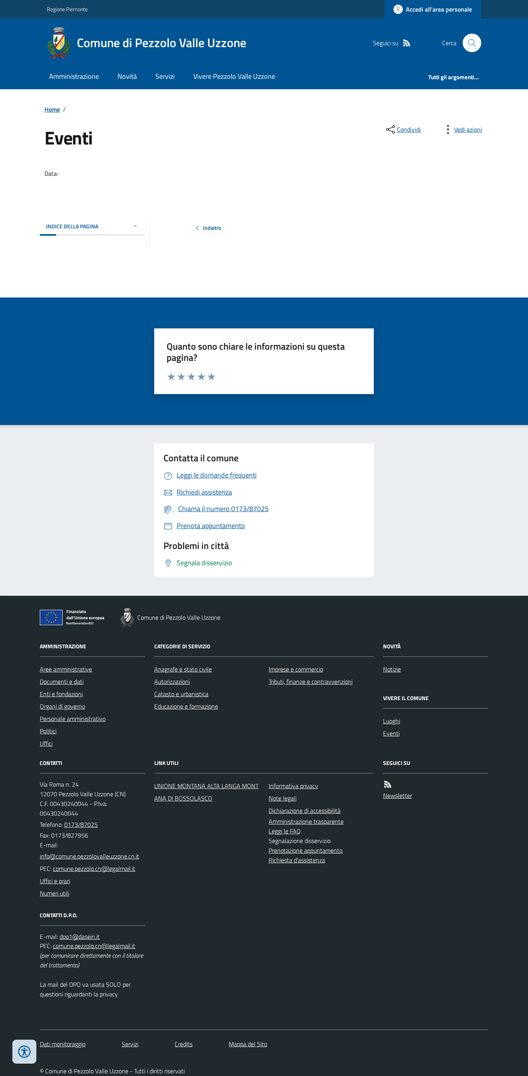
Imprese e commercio (296, 669)
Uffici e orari (55, 881)
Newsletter (397, 795)
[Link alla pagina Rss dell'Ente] (387, 784)
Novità (127, 76)
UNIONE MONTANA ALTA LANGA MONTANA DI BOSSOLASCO (206, 792)
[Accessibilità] (24, 1051)
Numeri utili (54, 893)
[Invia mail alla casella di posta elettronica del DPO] (80, 937)
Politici (48, 731)
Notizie (392, 669)
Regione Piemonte (67, 9)
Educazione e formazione (186, 706)
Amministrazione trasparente (306, 821)
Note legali (282, 798)
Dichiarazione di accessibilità (305, 810)
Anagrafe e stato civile (183, 669)
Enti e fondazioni (61, 694)
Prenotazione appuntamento (305, 850)
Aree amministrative (66, 669)
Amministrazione (74, 76)
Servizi (165, 76)
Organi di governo (62, 706)
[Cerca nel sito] (468, 43)
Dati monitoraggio (62, 1044)
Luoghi (391, 721)
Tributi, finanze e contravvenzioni (311, 681)
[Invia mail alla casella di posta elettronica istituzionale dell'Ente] (89, 856)
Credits (183, 1044)
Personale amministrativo (73, 718)
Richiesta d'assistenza (297, 860)
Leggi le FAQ (285, 831)
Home (52, 109)
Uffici (46, 743)
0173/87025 (81, 824)
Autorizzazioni (172, 681)
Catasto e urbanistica (181, 694)
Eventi (391, 733)
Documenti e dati (61, 681)
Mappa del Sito (248, 1044)
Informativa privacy (293, 785)
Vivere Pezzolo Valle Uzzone (234, 76)
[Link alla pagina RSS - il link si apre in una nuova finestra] (406, 43)
